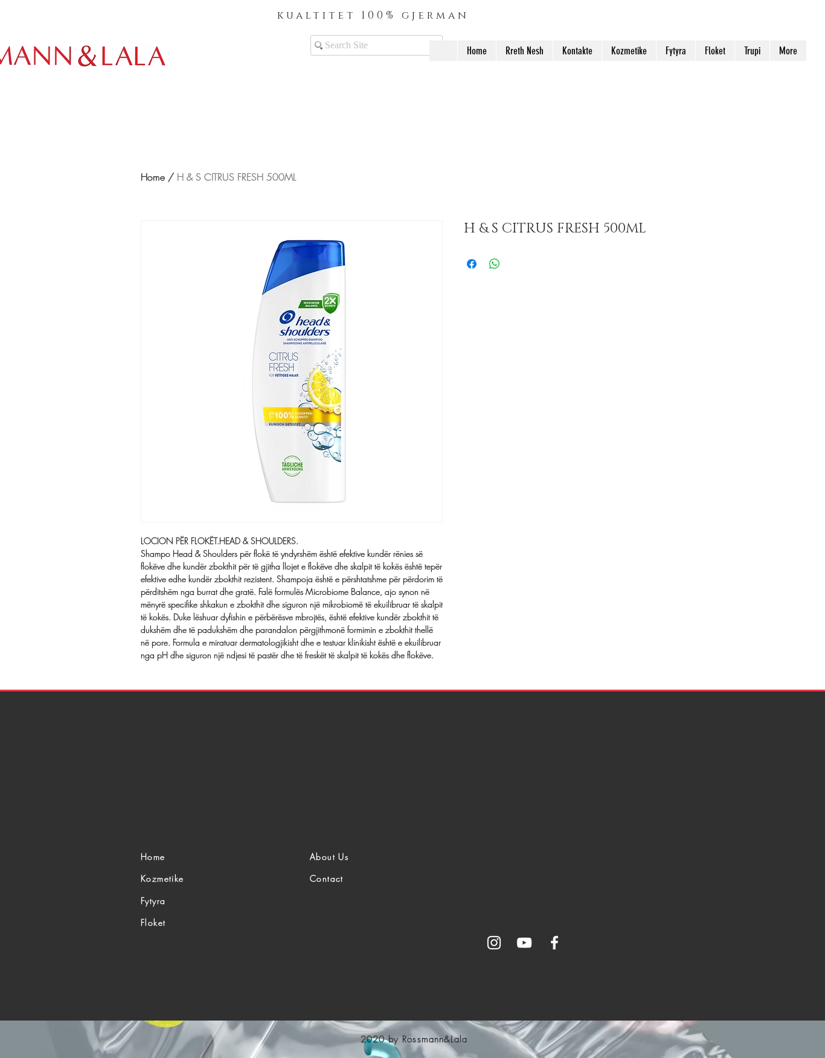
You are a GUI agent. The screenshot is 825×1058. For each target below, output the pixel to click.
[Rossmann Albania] (494, 943)
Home (153, 177)
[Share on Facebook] (471, 264)
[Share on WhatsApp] (494, 264)
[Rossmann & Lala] (524, 943)
